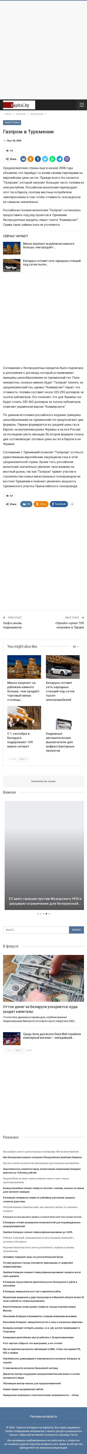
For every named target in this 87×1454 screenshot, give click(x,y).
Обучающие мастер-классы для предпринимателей (32, 1383)
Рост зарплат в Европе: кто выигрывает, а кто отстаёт (32, 1343)
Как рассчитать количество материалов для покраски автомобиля (41, 1163)
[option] (43, 856)
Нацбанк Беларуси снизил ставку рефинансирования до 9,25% (37, 1232)
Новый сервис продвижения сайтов (23, 1389)
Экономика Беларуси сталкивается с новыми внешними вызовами (40, 1316)
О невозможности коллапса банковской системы (30, 1368)
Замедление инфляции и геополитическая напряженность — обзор (41, 1395)
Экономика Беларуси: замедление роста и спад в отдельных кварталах (43, 1322)
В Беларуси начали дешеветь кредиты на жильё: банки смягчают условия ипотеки (42, 1217)
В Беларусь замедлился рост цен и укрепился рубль (32, 1291)
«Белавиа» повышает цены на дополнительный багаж (33, 1257)
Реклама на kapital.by (43, 1416)
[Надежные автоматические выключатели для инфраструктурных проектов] (63, 718)
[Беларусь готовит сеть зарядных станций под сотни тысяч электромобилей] (11, 265)
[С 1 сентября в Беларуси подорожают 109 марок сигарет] (24, 718)
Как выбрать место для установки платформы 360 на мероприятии (41, 1151)
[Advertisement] (43, 50)
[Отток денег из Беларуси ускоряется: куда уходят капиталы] (43, 978)
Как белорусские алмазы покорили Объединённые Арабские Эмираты (42, 1157)
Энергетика (12, 122)
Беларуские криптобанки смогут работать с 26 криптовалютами (38, 1337)
